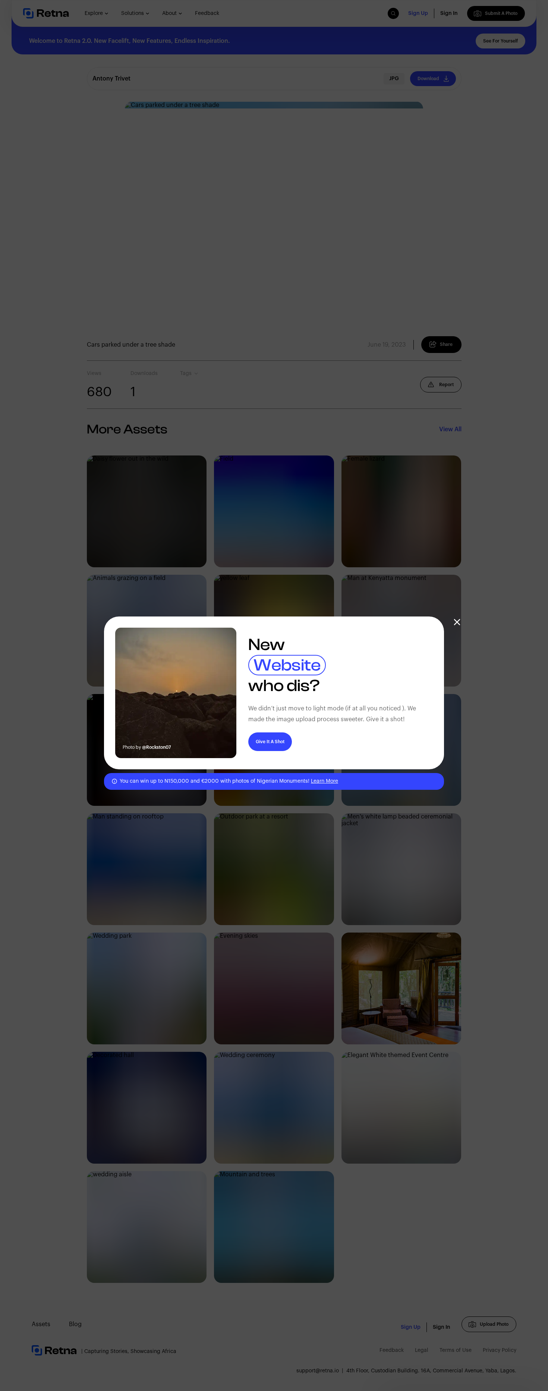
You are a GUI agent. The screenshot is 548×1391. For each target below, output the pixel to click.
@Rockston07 (156, 747)
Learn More (324, 781)
